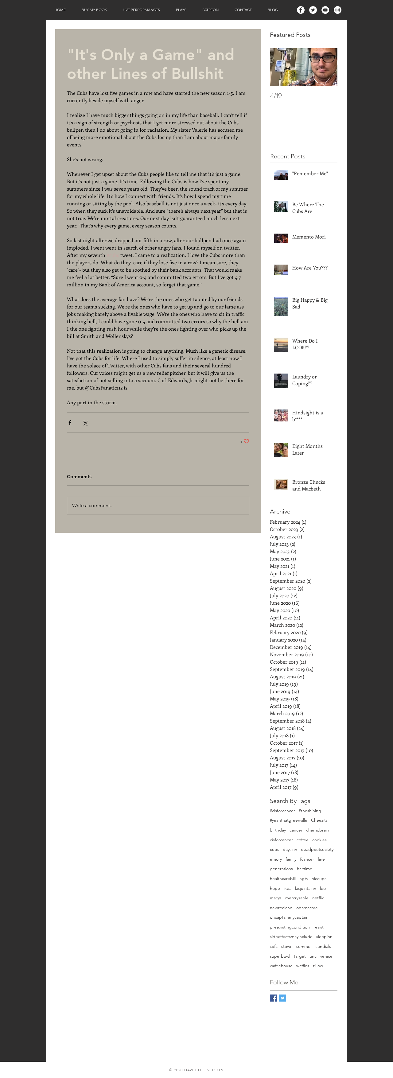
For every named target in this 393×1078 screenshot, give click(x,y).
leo (323, 888)
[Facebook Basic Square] (273, 998)
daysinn (290, 849)
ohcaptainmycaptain (289, 917)
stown (287, 946)
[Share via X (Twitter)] (85, 422)
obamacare (307, 907)
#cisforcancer (282, 810)
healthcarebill (283, 878)
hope (275, 888)
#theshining (310, 810)
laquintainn (305, 888)
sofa (274, 946)
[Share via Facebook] (70, 422)
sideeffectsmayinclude (291, 936)
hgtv (303, 878)
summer (304, 946)
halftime (304, 868)
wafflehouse (281, 965)
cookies (319, 840)
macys (276, 898)
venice (326, 956)
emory (276, 859)
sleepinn (324, 936)
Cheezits (319, 820)
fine (321, 859)
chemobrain (317, 830)
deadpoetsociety (317, 849)
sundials (323, 946)
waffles (302, 965)
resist (318, 927)
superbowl (280, 956)
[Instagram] (337, 10)
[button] (94, 9)
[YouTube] (325, 10)
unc (313, 956)
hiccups (319, 878)
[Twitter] (313, 10)
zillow (318, 965)
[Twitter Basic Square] (282, 998)
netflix (318, 898)
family (291, 859)
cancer (296, 830)
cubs (274, 849)
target (300, 956)
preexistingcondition (290, 927)
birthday (278, 830)
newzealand (281, 907)
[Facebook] (301, 10)
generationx (281, 868)
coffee (303, 840)
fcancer (307, 859)
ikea (287, 888)
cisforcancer (281, 840)
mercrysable (297, 898)
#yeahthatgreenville (288, 820)
